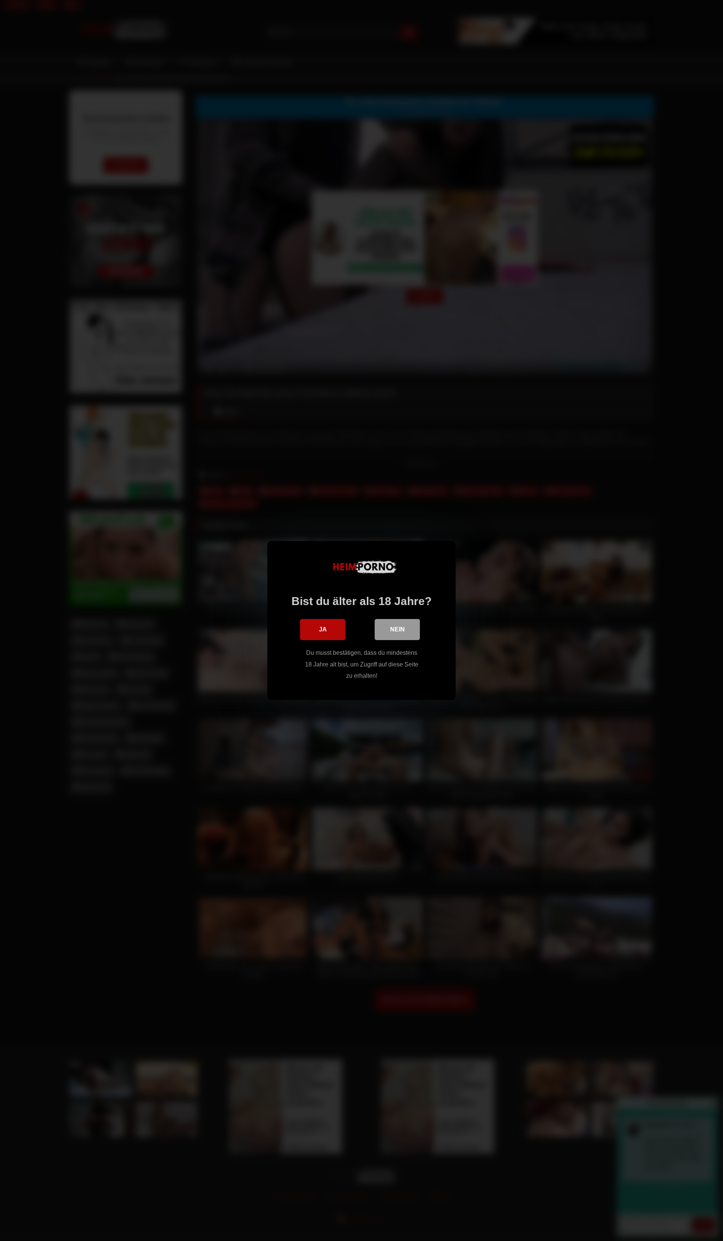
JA (323, 629)
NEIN (397, 629)
